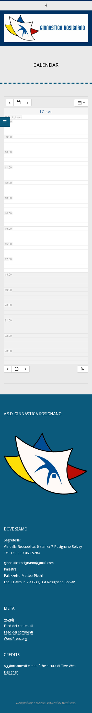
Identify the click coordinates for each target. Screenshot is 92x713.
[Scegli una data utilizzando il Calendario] (18, 102)
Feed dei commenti (18, 632)
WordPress (68, 703)
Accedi (9, 619)
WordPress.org (15, 639)
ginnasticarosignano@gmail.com (29, 563)
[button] (82, 369)
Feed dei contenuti (18, 626)
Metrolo (40, 703)
